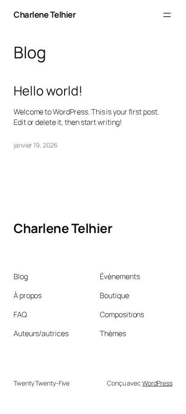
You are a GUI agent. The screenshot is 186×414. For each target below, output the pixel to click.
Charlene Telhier (44, 14)
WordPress (157, 383)
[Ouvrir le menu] (167, 15)
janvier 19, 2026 (35, 145)
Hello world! (48, 91)
